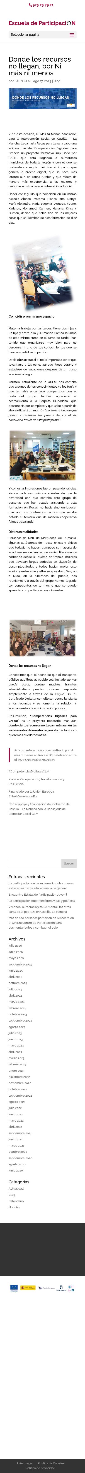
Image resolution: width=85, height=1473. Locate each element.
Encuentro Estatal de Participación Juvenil (38, 894)
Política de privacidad (40, 1468)
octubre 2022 (18, 1089)
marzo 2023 (16, 1058)
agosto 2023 (17, 1027)
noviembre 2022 (20, 1083)
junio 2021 (15, 1139)
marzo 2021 (16, 1145)
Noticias (14, 1207)
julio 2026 (15, 945)
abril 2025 (15, 976)
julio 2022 (15, 1108)
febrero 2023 (17, 1064)
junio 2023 (16, 1039)
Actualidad (16, 1188)
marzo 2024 (16, 1001)
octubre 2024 (18, 983)
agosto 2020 (17, 1164)
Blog (57, 81)
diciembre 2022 (19, 1077)
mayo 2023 (16, 1045)
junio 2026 (16, 952)
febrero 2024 (17, 1008)
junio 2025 (16, 970)
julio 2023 (15, 1033)
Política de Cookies (51, 1463)
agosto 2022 (17, 1101)
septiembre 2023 (20, 1020)
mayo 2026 (16, 958)
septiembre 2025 (20, 964)
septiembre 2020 (20, 1158)
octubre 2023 (18, 1014)
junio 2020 (16, 1170)
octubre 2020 (18, 1151)
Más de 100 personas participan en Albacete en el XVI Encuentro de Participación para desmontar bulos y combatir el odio (41, 922)
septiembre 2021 (20, 1133)
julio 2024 (15, 989)
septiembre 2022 (20, 1095)
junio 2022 (16, 1114)
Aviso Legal (25, 1463)
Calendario (16, 1201)
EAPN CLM (23, 81)
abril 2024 (15, 995)
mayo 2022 (16, 1120)
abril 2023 (15, 1052)
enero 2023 (16, 1070)
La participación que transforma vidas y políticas (42, 900)
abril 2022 (15, 1126)
